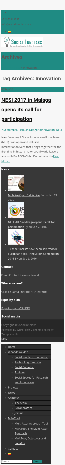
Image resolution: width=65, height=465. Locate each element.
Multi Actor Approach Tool (31, 423)
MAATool (14, 418)
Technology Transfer (28, 362)
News (11, 392)
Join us (19, 413)
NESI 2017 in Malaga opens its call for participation (26, 109)
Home (12, 347)
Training (20, 372)
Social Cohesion (24, 367)
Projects (13, 387)
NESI (59, 130)
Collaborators (23, 408)
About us (13, 398)
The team (21, 403)
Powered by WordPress (16, 330)
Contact (13, 448)
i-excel (46, 330)
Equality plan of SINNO (15, 308)
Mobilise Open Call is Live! (24, 195)
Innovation (48, 130)
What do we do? (18, 352)
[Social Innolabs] (22, 46)
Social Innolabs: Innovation (31, 357)
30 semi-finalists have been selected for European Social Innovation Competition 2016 (33, 253)
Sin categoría (33, 130)
